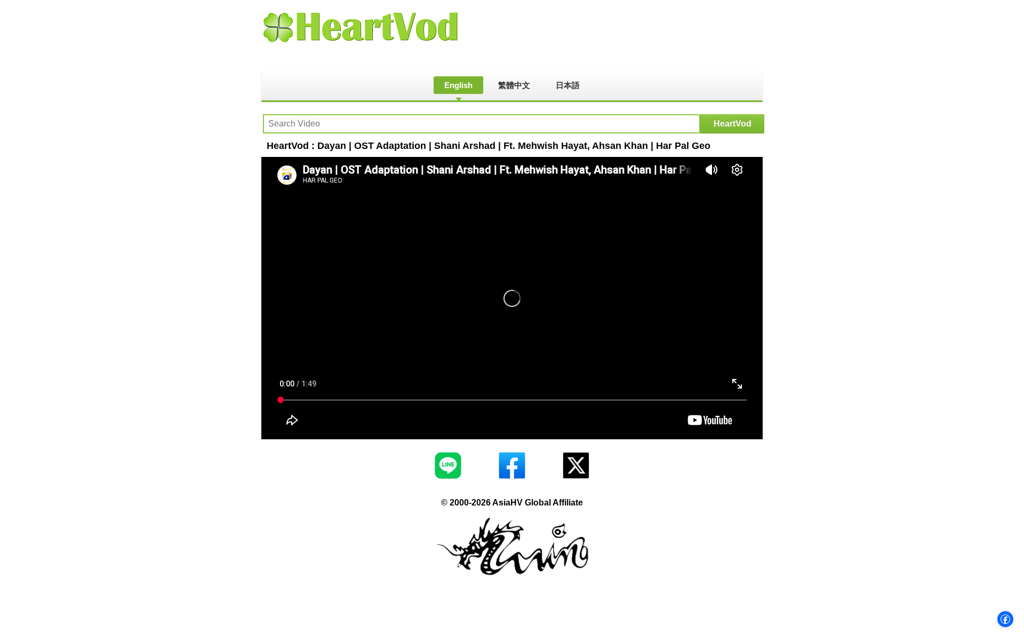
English (458, 85)
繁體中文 (514, 85)
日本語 (568, 85)
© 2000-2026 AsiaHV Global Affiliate (512, 502)
